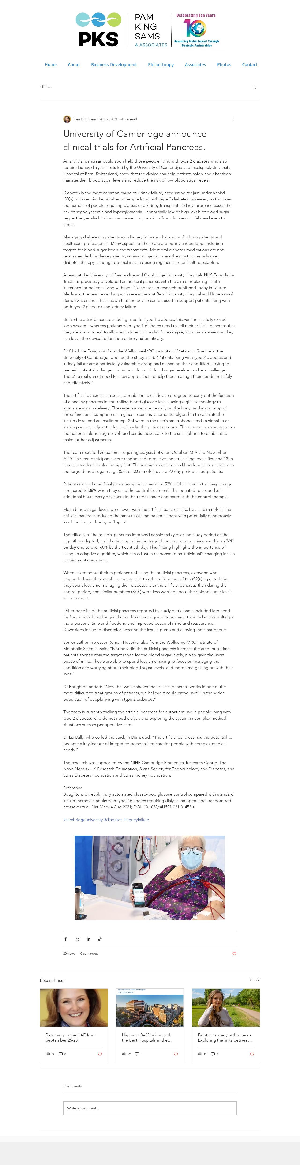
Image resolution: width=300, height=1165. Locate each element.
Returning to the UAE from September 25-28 (71, 1038)
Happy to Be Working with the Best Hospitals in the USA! (146, 1038)
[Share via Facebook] (65, 939)
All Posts (46, 87)
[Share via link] (100, 939)
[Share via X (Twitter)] (77, 939)
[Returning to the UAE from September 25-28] (74, 1008)
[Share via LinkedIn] (88, 939)
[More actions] (234, 119)
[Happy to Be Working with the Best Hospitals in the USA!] (150, 1008)
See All (255, 980)
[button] (254, 87)
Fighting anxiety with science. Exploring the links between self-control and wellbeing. (225, 1038)
